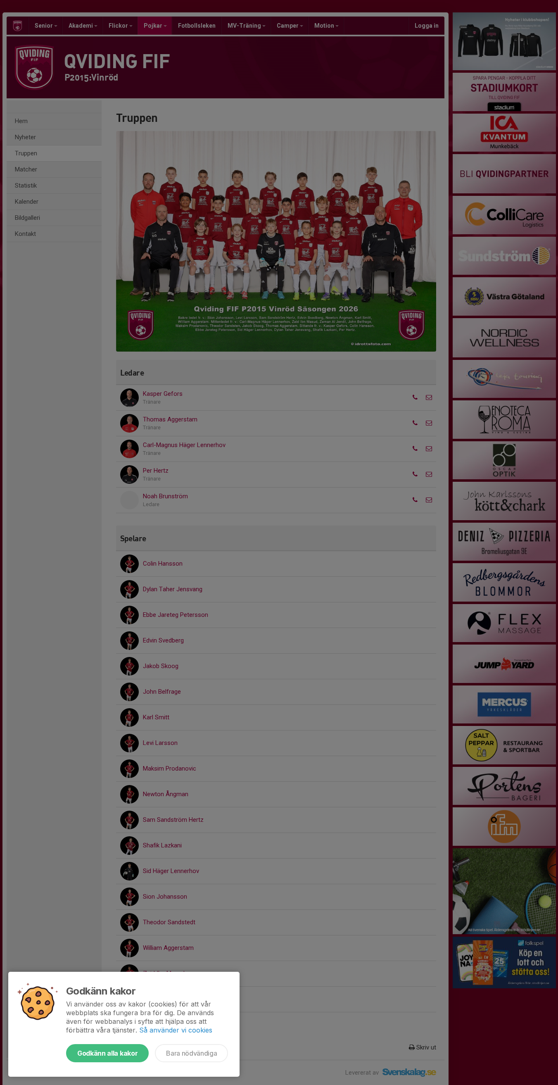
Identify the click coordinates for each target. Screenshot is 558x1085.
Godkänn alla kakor (107, 1053)
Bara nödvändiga (191, 1053)
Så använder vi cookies (175, 1030)
